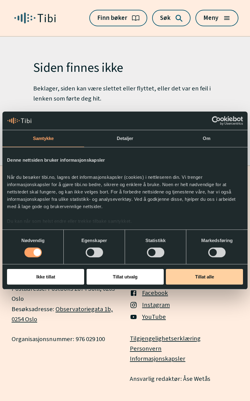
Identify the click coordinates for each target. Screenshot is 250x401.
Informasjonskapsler (157, 358)
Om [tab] (206, 138)
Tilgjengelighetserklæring (165, 338)
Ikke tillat (45, 276)
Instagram (156, 304)
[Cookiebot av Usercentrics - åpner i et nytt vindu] (216, 120)
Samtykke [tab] (43, 138)
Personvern (146, 348)
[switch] (94, 252)
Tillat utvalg (125, 276)
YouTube (154, 316)
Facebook (155, 293)
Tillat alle (204, 276)
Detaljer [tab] (125, 138)
